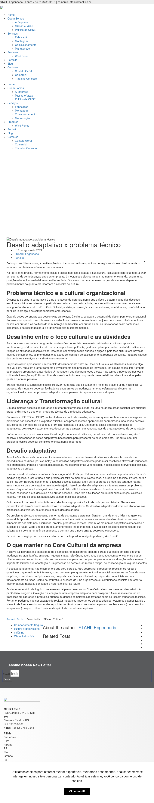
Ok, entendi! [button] (77, 791)
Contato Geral (23, 71)
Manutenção (22, 48)
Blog (10, 63)
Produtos (13, 52)
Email (6, 674)
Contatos (13, 67)
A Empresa (21, 22)
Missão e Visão (24, 26)
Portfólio (12, 60)
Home (11, 15)
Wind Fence (22, 56)
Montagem (21, 41)
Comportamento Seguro (28, 625)
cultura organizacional (27, 629)
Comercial (21, 75)
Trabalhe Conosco (26, 78)
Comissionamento (25, 45)
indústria (19, 632)
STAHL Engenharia (27, 254)
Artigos (20, 257)
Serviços (13, 33)
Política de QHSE (25, 30)
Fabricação (21, 37)
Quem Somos (16, 18)
